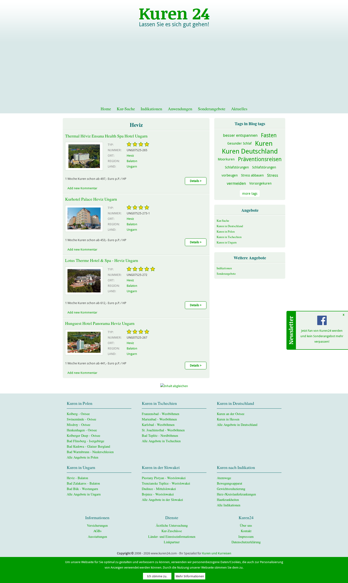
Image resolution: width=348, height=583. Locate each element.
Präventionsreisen (260, 159)
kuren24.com (174, 13)
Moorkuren (226, 159)
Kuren (263, 143)
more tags (249, 193)
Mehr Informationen (190, 576)
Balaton (132, 161)
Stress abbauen (252, 175)
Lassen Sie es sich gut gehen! (174, 24)
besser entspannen (240, 135)
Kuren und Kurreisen (216, 553)
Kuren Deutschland (250, 150)
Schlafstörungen (237, 167)
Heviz (130, 156)
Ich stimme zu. (157, 576)
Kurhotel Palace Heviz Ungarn (91, 199)
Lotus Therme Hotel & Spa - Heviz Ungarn (101, 260)
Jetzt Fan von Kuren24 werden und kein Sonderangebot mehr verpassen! (322, 336)
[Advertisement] (174, 68)
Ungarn (132, 166)
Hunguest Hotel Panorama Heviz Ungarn (99, 323)
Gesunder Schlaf (239, 143)
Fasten (269, 135)
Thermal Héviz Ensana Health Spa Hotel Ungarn (106, 136)
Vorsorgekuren (260, 183)
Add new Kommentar (82, 188)
